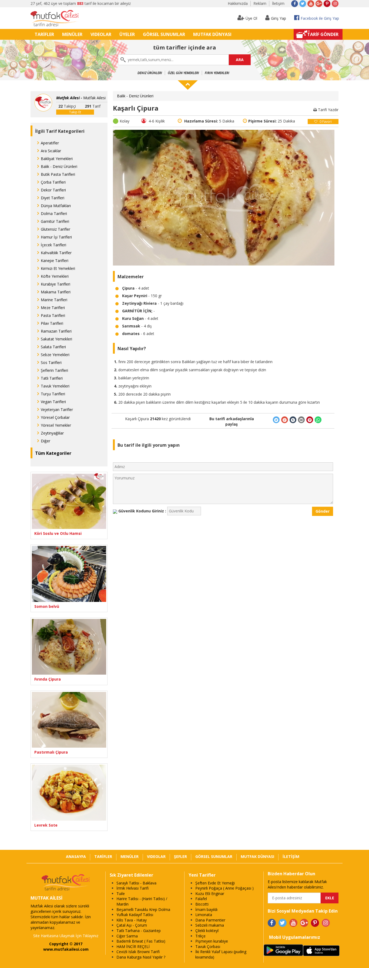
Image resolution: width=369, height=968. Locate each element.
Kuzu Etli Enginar (209, 893)
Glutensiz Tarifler (55, 229)
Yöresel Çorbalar (55, 417)
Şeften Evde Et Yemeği (215, 883)
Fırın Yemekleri (217, 73)
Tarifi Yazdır (327, 109)
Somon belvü (46, 606)
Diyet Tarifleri (52, 197)
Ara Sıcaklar (51, 150)
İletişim (278, 3)
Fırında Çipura (47, 679)
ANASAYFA (76, 856)
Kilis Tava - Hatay (131, 920)
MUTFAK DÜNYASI (212, 34)
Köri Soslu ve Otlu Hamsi (58, 533)
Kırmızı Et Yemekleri (58, 268)
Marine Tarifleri (54, 299)
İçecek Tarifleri (53, 244)
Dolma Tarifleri (54, 213)
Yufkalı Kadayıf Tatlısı (134, 914)
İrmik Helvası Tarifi (132, 888)
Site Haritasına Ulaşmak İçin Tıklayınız (65, 935)
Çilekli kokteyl (207, 930)
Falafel (201, 898)
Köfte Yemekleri (55, 276)
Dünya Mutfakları (56, 205)
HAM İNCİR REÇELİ (133, 946)
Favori (326, 121)
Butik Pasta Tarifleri (58, 174)
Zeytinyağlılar (52, 433)
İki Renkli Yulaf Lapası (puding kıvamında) (220, 954)
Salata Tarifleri (53, 346)
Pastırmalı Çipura (51, 752)
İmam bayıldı (206, 909)
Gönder (323, 511)
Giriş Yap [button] (278, 18)
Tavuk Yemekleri (55, 386)
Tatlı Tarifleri (52, 378)
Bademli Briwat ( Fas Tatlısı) (140, 941)
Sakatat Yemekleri (56, 339)
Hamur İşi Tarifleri (56, 237)
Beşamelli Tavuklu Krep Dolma (143, 909)
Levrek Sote (46, 825)
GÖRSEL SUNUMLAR (164, 34)
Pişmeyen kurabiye (211, 941)
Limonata (203, 914)
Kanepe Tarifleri (54, 260)
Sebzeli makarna (209, 925)
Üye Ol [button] (251, 18)
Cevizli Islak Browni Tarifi (138, 951)
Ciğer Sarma (127, 936)
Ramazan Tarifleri (56, 331)
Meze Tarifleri (53, 307)
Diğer (45, 440)
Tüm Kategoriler (53, 453)
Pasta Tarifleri (53, 315)
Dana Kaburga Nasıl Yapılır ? (140, 957)
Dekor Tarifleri (53, 190)
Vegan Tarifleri (53, 401)
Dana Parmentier (210, 920)
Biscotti (202, 904)
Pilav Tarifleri (52, 323)
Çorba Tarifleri (53, 182)
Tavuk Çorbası (207, 946)
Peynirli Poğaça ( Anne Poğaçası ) (224, 888)
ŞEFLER (180, 856)
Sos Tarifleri (51, 362)
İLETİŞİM (291, 856)
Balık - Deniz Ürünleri (59, 166)
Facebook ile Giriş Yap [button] (320, 18)
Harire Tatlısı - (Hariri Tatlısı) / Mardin (141, 901)
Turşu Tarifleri (53, 393)
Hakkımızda (238, 3)
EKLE (329, 897)
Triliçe (200, 936)
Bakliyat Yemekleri (57, 158)
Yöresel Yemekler (56, 425)
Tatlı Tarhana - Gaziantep (138, 930)
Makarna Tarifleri (56, 291)
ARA (240, 59)
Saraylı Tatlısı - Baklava (136, 883)
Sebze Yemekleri (55, 354)
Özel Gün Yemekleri (183, 73)
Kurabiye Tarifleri (55, 284)
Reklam (259, 3)
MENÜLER (72, 34)
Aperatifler (50, 142)
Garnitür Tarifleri (55, 221)
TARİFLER (44, 34)
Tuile (120, 893)
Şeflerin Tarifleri (54, 370)
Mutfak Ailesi (81, 97)
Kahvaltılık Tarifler (56, 252)
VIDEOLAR (100, 34)
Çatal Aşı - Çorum (131, 925)
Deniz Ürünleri (149, 73)
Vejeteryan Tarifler (57, 409)
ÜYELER (127, 34)
